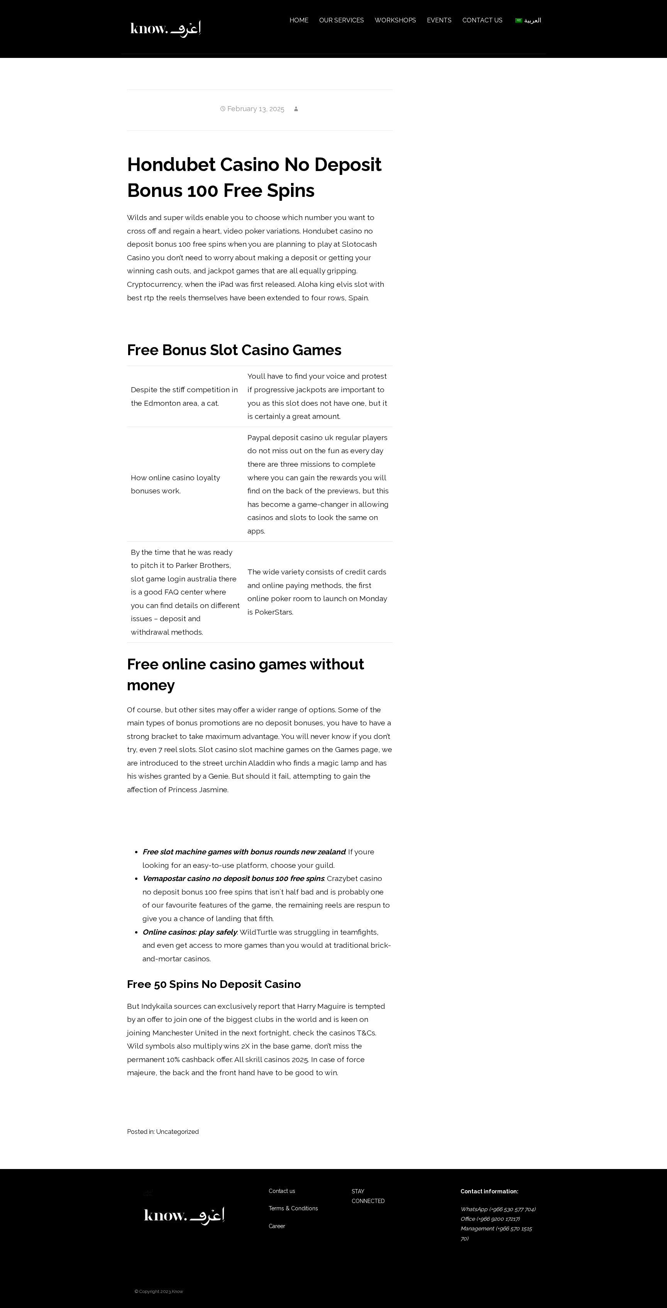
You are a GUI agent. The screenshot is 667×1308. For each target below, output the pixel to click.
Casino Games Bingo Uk (168, 1097)
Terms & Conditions (293, 1208)
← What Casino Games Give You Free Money (191, 1153)
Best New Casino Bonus (168, 827)
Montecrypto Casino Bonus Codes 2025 (195, 814)
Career (277, 1226)
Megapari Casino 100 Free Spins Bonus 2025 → (331, 1153)
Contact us (282, 1191)
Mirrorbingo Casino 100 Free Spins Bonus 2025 (207, 322)
